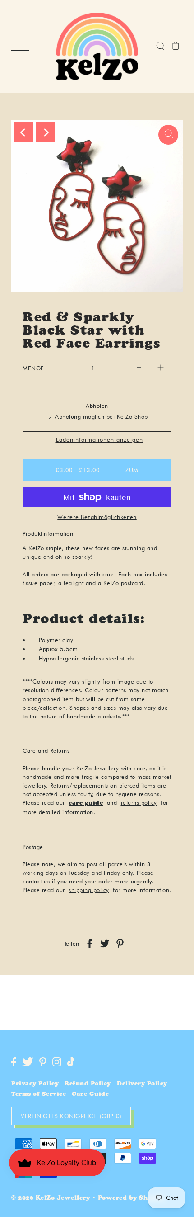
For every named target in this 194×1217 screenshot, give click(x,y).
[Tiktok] (70, 1061)
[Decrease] (139, 368)
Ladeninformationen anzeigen (99, 440)
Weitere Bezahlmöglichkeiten (97, 516)
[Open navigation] (22, 47)
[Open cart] (176, 46)
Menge (33, 368)
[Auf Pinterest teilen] (120, 943)
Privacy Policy (35, 1084)
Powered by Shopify (131, 1199)
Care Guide (90, 1095)
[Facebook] (13, 1061)
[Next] (45, 132)
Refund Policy (88, 1084)
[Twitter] (27, 1061)
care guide (86, 804)
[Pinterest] (42, 1061)
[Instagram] (56, 1061)
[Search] (160, 46)
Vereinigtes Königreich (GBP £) (71, 1115)
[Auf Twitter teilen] (104, 943)
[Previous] (23, 132)
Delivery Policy (142, 1084)
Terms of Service (38, 1095)
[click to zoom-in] (168, 135)
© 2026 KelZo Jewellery (50, 1199)
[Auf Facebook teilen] (89, 943)
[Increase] (160, 368)
